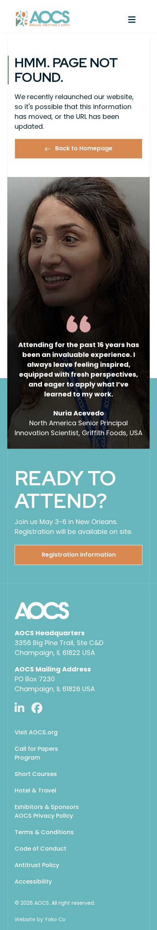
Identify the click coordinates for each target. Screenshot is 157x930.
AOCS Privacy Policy (44, 816)
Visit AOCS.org (36, 732)
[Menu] (114, 18)
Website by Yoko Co (40, 919)
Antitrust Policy (37, 865)
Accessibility (33, 881)
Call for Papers (36, 749)
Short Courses (36, 774)
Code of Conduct (40, 848)
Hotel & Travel (35, 790)
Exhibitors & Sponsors (47, 807)
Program (27, 757)
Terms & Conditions (44, 832)
